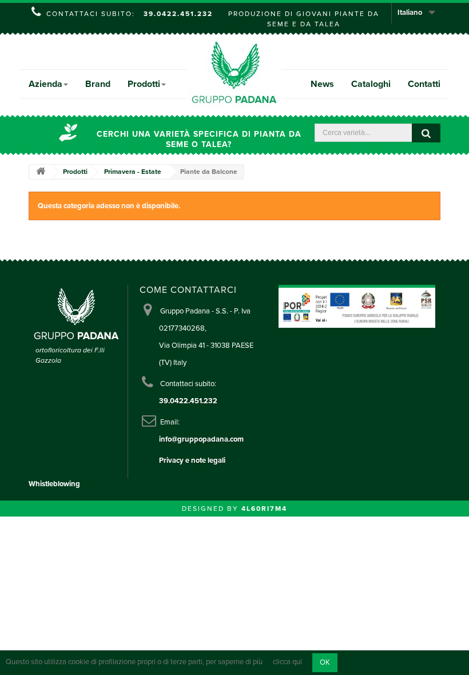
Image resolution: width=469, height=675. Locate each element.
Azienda (45, 84)
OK (325, 662)
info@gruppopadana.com (201, 439)
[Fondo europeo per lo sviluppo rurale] (381, 306)
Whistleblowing (54, 484)
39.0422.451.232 (178, 14)
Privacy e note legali (192, 460)
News (322, 84)
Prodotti (144, 84)
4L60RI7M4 (264, 509)
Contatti (424, 84)
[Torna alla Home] (40, 172)
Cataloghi (371, 84)
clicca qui (287, 662)
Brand (97, 84)
